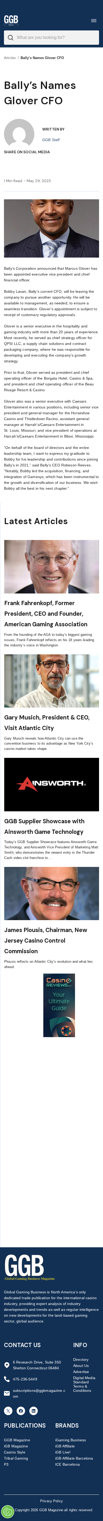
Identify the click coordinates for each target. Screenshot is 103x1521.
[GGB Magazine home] (11, 20)
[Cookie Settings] (7, 1511)
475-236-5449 (25, 1379)
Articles (10, 58)
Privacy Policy (51, 1501)
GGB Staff (50, 140)
